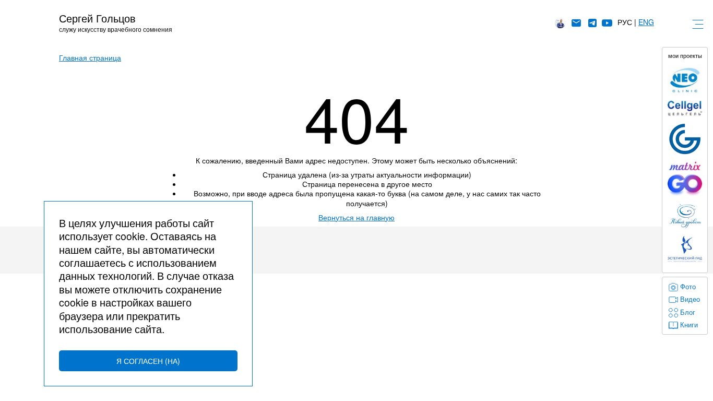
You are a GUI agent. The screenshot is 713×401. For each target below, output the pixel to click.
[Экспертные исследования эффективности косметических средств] (685, 139)
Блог (687, 312)
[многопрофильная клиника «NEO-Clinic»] (685, 80)
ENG (646, 22)
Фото (688, 286)
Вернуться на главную (356, 217)
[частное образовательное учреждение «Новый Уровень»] (685, 216)
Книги (689, 325)
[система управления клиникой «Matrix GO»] (685, 178)
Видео (690, 299)
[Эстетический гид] (685, 249)
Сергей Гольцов (97, 18)
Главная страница (90, 57)
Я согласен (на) (148, 361)
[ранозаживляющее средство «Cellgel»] (685, 108)
